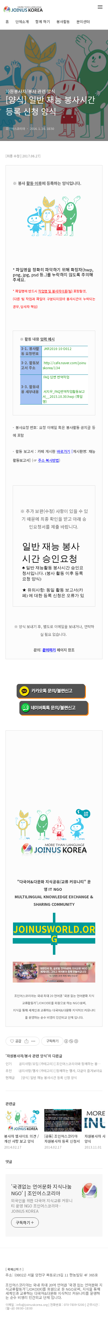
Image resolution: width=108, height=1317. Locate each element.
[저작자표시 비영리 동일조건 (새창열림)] (70, 1041)
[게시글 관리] (33, 1041)
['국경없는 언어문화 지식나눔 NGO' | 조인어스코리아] (33, 8)
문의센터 (83, 21)
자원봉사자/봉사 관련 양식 (30, 91)
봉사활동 (63, 21)
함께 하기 (42, 21)
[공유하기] (26, 1041)
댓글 (9, 1161)
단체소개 (22, 21)
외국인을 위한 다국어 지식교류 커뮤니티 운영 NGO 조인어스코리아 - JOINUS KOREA (42, 1206)
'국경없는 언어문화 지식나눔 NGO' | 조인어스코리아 (41, 1189)
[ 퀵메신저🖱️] (15, 1269)
